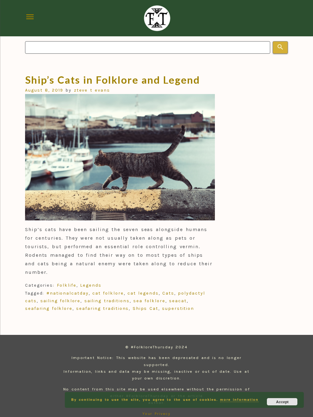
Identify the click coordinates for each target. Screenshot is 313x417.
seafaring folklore (48, 308)
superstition (178, 308)
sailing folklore (60, 300)
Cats (168, 293)
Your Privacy (156, 413)
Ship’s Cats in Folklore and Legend (112, 80)
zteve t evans (92, 90)
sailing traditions (107, 300)
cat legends (143, 293)
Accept (282, 401)
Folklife (66, 285)
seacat (178, 300)
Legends (90, 285)
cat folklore (108, 293)
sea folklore (149, 300)
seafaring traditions (102, 308)
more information (239, 399)
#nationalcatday (67, 293)
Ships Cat (145, 308)
